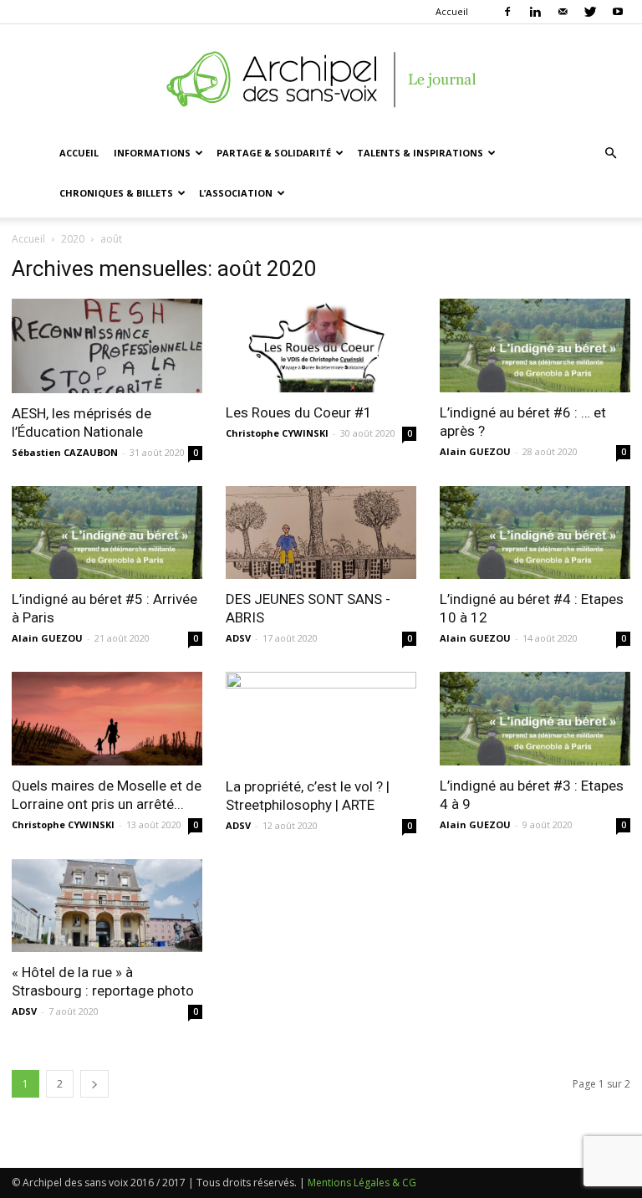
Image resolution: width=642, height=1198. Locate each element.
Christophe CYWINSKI (277, 433)
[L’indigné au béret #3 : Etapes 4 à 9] (535, 718)
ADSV (238, 638)
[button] (610, 153)
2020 (72, 239)
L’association (236, 193)
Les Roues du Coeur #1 (299, 412)
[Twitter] (590, 11)
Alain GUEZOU (475, 451)
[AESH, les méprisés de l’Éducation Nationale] (107, 346)
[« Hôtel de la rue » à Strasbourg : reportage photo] (107, 906)
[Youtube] (617, 11)
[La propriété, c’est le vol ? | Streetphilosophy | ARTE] (321, 719)
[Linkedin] (535, 11)
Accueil (452, 11)
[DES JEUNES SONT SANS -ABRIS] (321, 533)
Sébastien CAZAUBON (65, 452)
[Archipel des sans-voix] (321, 79)
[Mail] (562, 11)
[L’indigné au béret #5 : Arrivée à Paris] (107, 533)
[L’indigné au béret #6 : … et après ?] (535, 345)
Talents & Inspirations (420, 152)
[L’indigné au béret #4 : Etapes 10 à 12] (535, 533)
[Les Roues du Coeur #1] (321, 345)
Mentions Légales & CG (362, 1182)
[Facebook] (507, 11)
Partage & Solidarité (274, 152)
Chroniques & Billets (116, 193)
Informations (152, 152)
